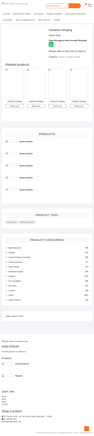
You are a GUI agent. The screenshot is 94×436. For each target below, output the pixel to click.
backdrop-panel (27, 222)
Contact (5, 404)
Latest (6, 14)
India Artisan (40, 432)
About (4, 401)
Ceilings (38, 14)
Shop (4, 399)
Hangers (8, 20)
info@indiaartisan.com (12, 421)
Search (75, 5)
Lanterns (11, 290)
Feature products (15, 262)
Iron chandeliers (25, 20)
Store (56, 20)
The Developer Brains (64, 432)
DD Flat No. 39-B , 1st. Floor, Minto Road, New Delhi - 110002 (27, 416)
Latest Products (14, 299)
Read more (14, 106)
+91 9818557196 (10, 419)
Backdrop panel (22, 14)
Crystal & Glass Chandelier (19, 257)
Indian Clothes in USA (14, 316)
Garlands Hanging (75, 14)
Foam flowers (54, 14)
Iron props (44, 20)
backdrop (12, 222)
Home (4, 396)
